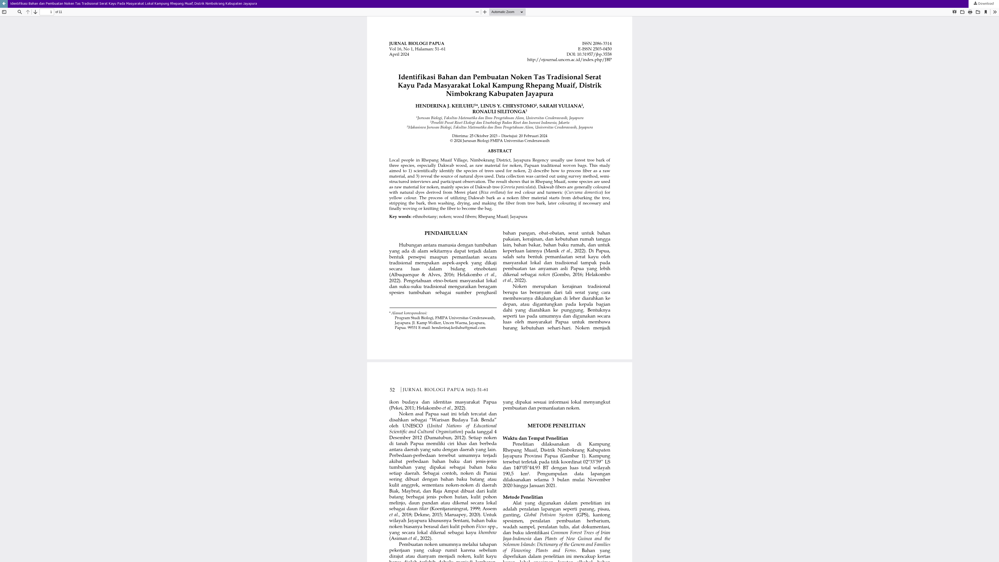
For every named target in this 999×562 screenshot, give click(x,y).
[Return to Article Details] (4, 4)
